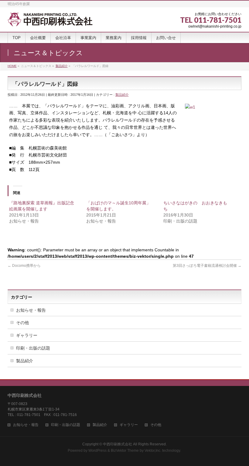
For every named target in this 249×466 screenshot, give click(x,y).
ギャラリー (26, 335)
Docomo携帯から (24, 265)
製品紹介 (122, 94)
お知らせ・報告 (31, 310)
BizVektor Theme (125, 450)
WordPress (97, 450)
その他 (22, 322)
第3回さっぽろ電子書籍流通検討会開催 (207, 265)
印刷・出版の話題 (33, 348)
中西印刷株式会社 (117, 444)
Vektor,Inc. (153, 450)
